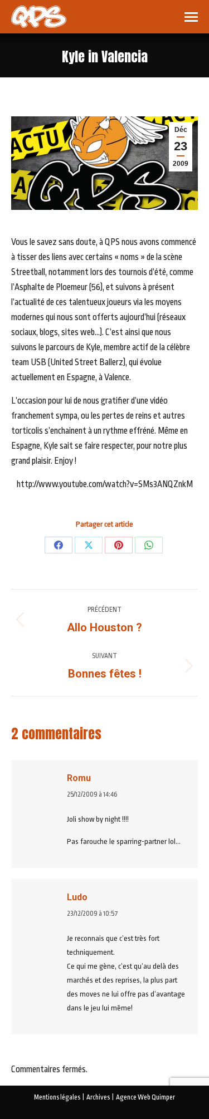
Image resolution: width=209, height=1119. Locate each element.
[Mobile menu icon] (191, 17)
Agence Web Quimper (145, 1097)
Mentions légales (57, 1097)
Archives (98, 1097)
